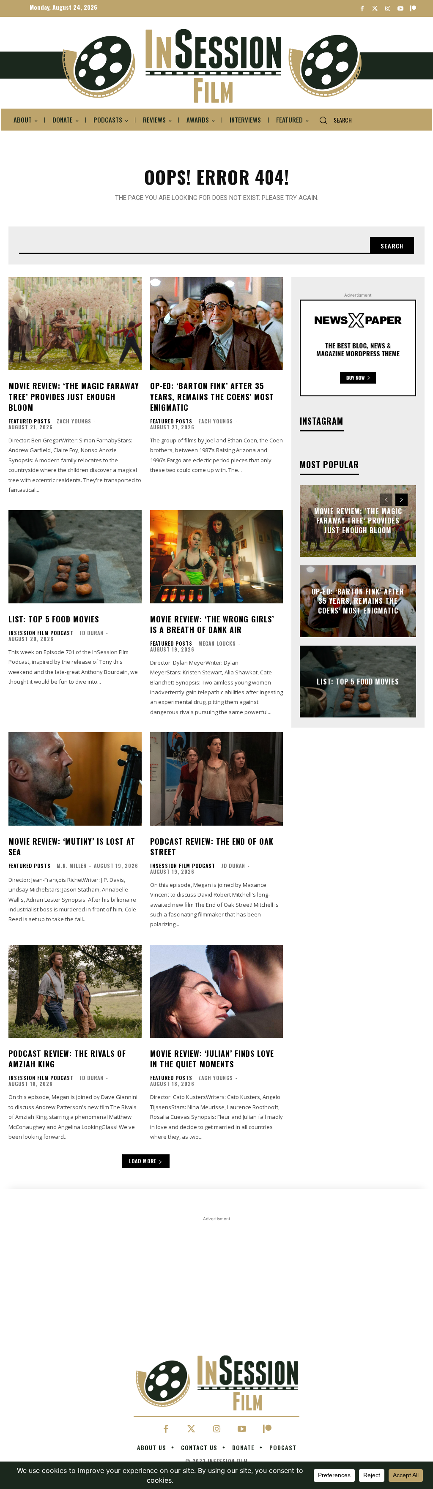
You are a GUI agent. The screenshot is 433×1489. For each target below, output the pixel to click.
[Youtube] (400, 8)
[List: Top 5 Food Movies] (75, 556)
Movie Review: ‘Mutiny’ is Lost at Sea (71, 846)
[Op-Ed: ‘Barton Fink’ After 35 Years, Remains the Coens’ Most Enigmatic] (216, 323)
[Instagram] (387, 8)
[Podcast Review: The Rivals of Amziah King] (75, 991)
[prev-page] (386, 500)
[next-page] (401, 500)
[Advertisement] (216, 1339)
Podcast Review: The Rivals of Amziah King (67, 1058)
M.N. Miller (72, 865)
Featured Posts (29, 421)
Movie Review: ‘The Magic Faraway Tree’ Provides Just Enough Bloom (73, 396)
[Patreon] (413, 8)
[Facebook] (362, 8)
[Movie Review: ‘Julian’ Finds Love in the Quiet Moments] (216, 991)
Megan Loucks (217, 643)
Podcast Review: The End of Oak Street (212, 846)
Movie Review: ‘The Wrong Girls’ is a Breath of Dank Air (212, 624)
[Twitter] (374, 8)
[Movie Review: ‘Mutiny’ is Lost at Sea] (75, 778)
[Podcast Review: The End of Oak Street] (216, 778)
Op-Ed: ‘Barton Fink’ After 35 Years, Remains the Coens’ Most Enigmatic (212, 396)
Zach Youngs (74, 421)
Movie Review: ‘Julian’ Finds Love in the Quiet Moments (212, 1058)
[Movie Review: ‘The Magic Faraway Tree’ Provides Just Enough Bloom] (75, 323)
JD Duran (91, 632)
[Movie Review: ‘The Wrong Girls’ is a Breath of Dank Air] (216, 556)
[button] (332, 120)
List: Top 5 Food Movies (53, 619)
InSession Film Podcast (41, 632)
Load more (142, 1160)
